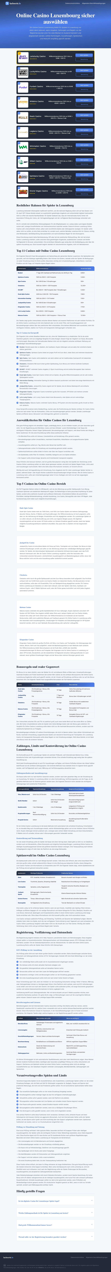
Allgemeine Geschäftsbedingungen (93, 3)
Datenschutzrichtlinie (72, 3)
